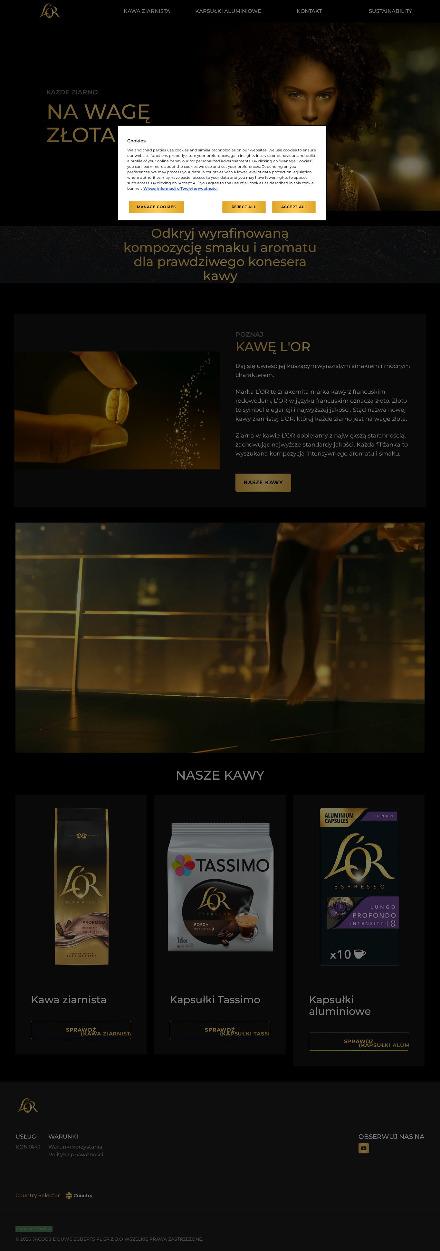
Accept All (294, 207)
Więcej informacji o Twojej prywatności (180, 188)
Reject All (244, 207)
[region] (222, 173)
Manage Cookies (156, 207)
